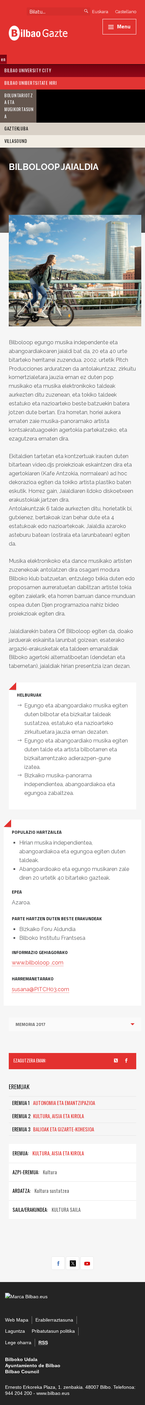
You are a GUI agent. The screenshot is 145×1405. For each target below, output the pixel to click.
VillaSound (15, 141)
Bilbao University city (27, 70)
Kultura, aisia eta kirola (48, 1116)
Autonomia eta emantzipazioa (53, 1102)
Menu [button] (123, 26)
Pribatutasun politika (53, 1331)
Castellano (125, 11)
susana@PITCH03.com (40, 989)
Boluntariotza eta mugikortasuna (19, 106)
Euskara (100, 11)
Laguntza (15, 1331)
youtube (87, 1263)
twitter (72, 1263)
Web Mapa (16, 1320)
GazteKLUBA (16, 128)
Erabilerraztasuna (54, 1320)
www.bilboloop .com (37, 962)
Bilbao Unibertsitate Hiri (30, 83)
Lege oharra (18, 1342)
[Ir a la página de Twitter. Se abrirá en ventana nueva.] (116, 1061)
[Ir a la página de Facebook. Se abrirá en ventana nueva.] (126, 1061)
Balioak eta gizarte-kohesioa (53, 1129)
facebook (58, 1263)
